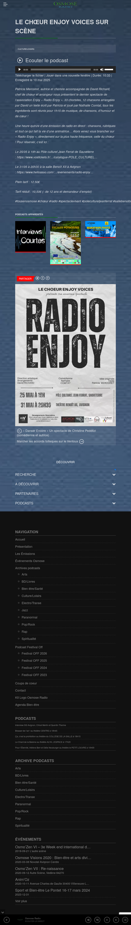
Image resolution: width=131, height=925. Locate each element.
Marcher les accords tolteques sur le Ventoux (48, 441)
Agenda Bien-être (27, 704)
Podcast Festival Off (29, 647)
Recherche (25, 474)
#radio (53, 201)
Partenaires (26, 493)
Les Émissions (25, 553)
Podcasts (24, 503)
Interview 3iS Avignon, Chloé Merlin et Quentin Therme (40, 725)
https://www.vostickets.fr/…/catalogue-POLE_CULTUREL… (57, 157)
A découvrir (27, 483)
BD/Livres (28, 581)
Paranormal (29, 617)
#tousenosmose (26, 201)
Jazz (25, 610)
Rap (24, 631)
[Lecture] (19, 69)
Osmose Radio (33, 918)
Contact (20, 690)
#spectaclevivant (70, 201)
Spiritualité (29, 638)
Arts (24, 574)
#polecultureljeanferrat (97, 201)
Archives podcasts (27, 568)
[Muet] (102, 69)
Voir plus (21, 901)
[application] (65, 69)
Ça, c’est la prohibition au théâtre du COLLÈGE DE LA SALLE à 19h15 (48, 736)
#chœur (43, 201)
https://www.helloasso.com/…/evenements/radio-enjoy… (55, 172)
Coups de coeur (26, 683)
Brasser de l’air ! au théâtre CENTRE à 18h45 (36, 730)
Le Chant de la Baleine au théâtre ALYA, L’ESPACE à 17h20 (43, 741)
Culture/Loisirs (26, 49)
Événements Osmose (30, 560)
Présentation (23, 546)
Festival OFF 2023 (34, 674)
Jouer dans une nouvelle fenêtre (68, 75)
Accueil (20, 539)
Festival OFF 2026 (34, 653)
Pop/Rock (28, 624)
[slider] (109, 69)
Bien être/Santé (32, 588)
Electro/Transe (31, 603)
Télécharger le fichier (29, 75)
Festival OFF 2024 (34, 667)
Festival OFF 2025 (34, 660)
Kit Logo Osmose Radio (31, 697)
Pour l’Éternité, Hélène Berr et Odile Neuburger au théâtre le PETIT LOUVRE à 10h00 (54, 747)
